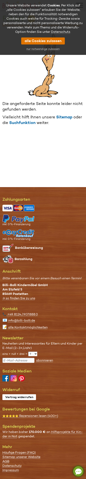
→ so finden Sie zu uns (18, 298)
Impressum (10, 470)
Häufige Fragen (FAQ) (19, 452)
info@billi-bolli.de (21, 320)
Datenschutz (12, 466)
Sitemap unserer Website (21, 457)
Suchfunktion (22, 122)
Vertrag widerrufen (19, 397)
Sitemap (64, 117)
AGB (5, 461)
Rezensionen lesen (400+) (30, 416)
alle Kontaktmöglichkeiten (28, 327)
